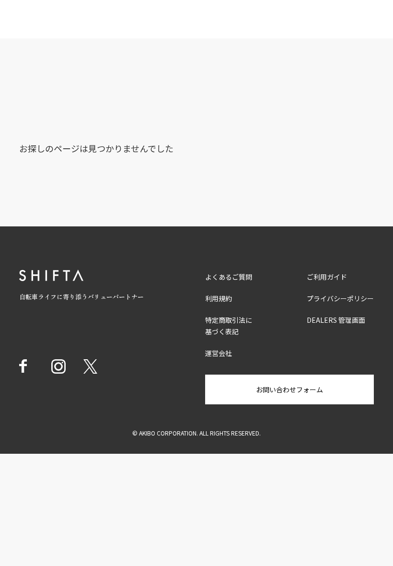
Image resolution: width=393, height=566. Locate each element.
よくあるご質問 (228, 277)
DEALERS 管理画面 (336, 320)
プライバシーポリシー (340, 298)
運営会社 (218, 353)
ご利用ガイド (327, 277)
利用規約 (218, 298)
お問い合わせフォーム (289, 389)
